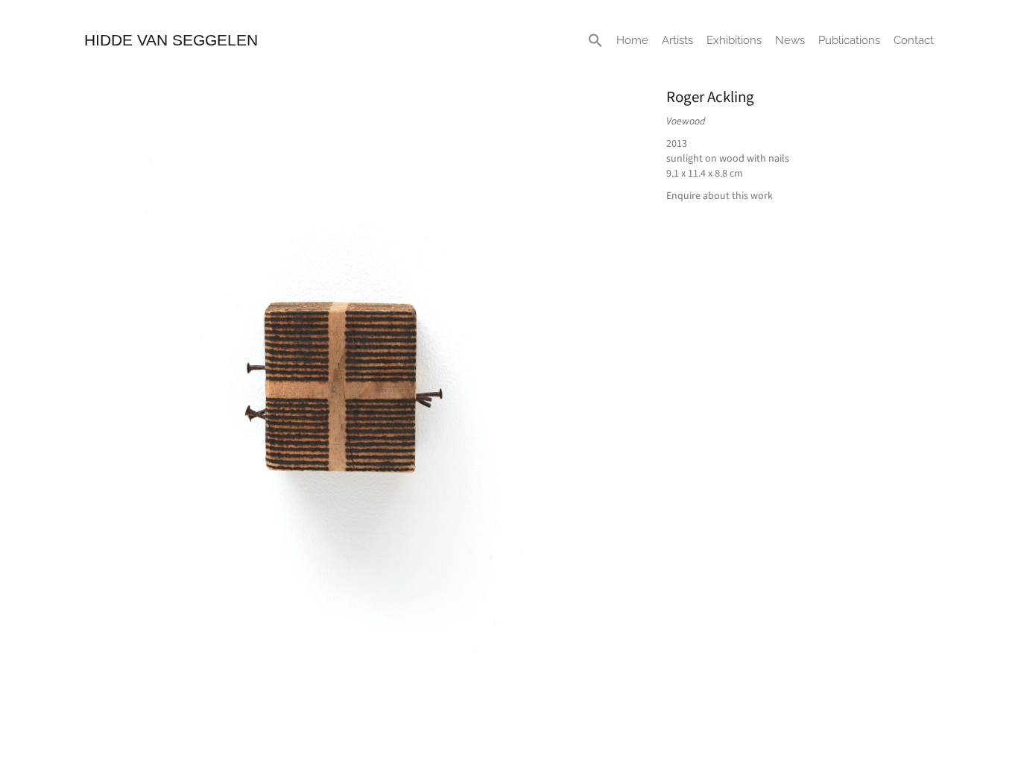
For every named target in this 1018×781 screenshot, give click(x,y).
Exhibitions (734, 40)
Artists (677, 40)
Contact (914, 40)
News (790, 40)
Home (632, 40)
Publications (849, 40)
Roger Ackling (710, 97)
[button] (595, 40)
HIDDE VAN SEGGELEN (171, 39)
